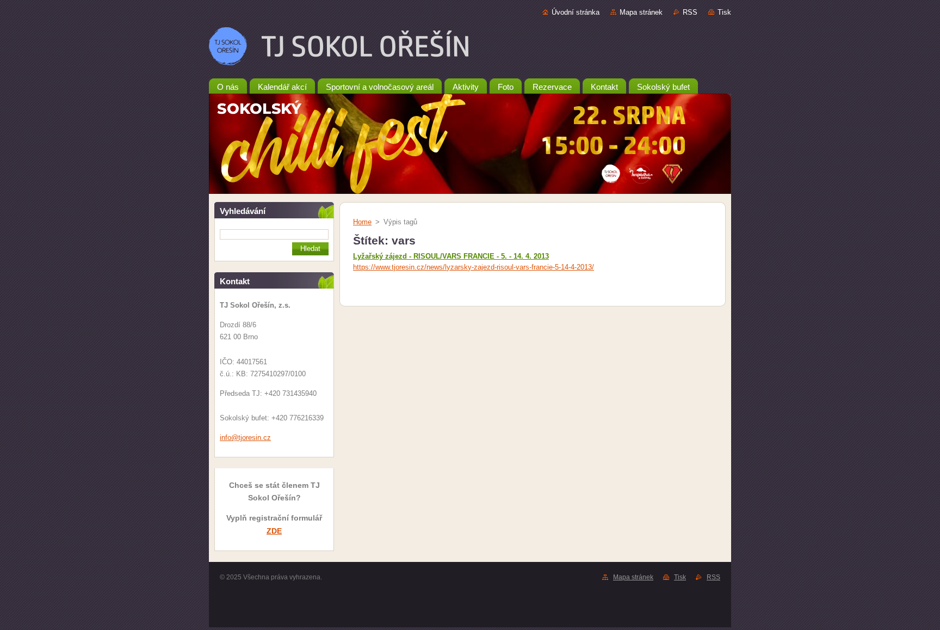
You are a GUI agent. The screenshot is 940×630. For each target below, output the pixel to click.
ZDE (274, 531)
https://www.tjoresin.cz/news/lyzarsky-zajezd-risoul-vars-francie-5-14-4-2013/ (473, 267)
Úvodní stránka (575, 12)
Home (362, 222)
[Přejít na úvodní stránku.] (470, 48)
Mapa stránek (641, 12)
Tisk (724, 12)
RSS (690, 12)
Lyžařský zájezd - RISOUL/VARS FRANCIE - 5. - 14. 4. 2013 (451, 256)
